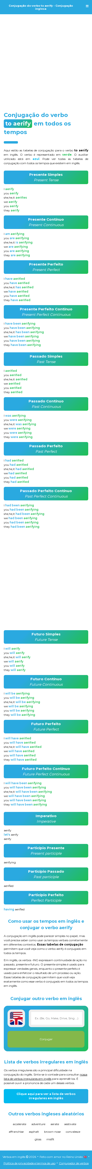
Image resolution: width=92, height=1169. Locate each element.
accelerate (19, 1124)
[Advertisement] (46, 58)
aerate (54, 1124)
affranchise (16, 1131)
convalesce (73, 1131)
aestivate (70, 1124)
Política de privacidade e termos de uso (29, 1163)
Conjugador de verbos (74, 1163)
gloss (38, 1139)
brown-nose (52, 1131)
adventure (38, 1124)
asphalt (34, 1131)
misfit (50, 1139)
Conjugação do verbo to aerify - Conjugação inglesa (41, 7)
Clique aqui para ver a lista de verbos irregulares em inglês (46, 1096)
